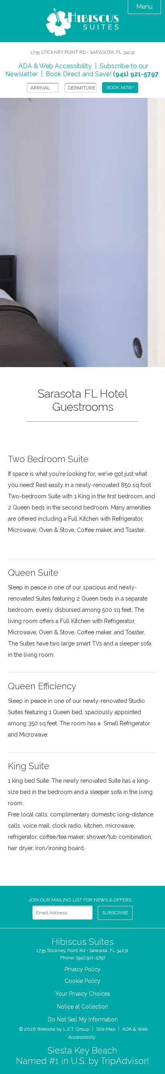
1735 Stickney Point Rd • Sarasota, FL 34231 (82, 52)
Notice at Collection (82, 1006)
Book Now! (120, 87)
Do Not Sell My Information (83, 1019)
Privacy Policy (82, 969)
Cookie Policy (82, 981)
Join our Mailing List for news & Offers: (80, 900)
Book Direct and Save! (102, 74)
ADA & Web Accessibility (55, 66)
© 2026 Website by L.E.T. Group (54, 1029)
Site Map (105, 1029)
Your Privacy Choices (82, 994)
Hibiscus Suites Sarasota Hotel (82, 23)
